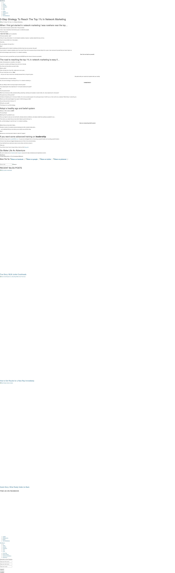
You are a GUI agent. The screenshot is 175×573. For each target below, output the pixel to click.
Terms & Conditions (7, 556)
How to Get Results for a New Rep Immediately (17, 380)
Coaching (5, 553)
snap (4, 9)
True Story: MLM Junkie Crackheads (13, 274)
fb (3, 2)
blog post (26, 147)
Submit (2, 569)
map (4, 8)
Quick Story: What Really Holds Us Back (14, 487)
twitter (4, 4)
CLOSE (2, 572)
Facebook (13, 153)
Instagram (19, 153)
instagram (5, 7)
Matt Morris (2, 0)
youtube (4, 5)
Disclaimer (5, 557)
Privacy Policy (6, 554)
